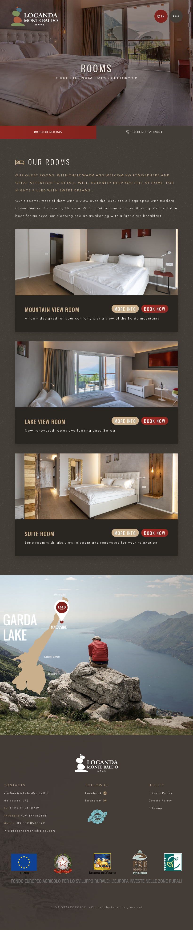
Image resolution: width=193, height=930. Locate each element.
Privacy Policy (161, 793)
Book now (154, 309)
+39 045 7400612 (21, 808)
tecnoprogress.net (126, 907)
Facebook (93, 793)
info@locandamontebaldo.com (29, 831)
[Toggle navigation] (176, 16)
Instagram (93, 801)
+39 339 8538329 (24, 823)
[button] (161, 16)
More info (125, 309)
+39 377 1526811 (26, 816)
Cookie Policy (160, 801)
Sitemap (155, 808)
